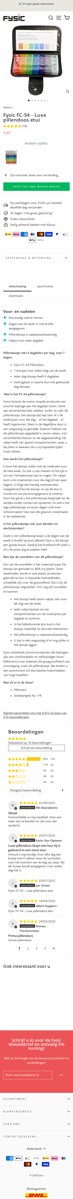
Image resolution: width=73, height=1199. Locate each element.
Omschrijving (17, 286)
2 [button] (28, 948)
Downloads (16, 296)
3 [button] (36, 948)
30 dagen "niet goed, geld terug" (31, 213)
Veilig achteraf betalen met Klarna (32, 225)
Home (7, 107)
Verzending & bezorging (29, 257)
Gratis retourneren (22, 219)
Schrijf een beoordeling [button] (36, 748)
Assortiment (15, 1098)
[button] (12, 126)
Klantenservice (17, 1111)
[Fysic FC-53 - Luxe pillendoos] (11, 157)
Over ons (11, 1123)
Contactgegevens (20, 1136)
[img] (29, 803)
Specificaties (45, 286)
